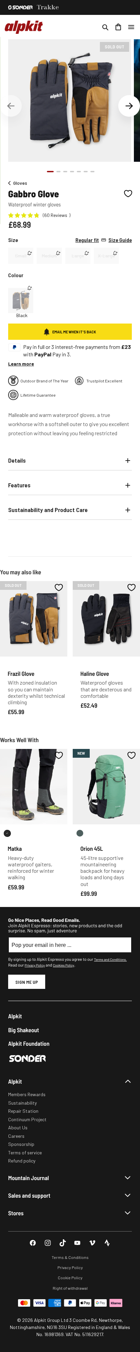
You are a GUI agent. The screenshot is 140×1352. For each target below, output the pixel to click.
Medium (49, 256)
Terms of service (25, 1152)
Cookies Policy (63, 965)
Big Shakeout (23, 1030)
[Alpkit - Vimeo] (92, 1242)
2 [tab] (58, 171)
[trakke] (48, 7)
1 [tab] (50, 171)
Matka (15, 848)
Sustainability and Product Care (48, 509)
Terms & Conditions (70, 1257)
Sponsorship (21, 1144)
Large (78, 256)
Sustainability (22, 1103)
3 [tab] (65, 171)
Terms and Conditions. (110, 959)
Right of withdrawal (70, 1288)
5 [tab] (79, 171)
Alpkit (15, 1016)
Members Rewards (27, 1094)
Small (21, 256)
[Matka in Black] (7, 833)
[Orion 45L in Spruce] (80, 833)
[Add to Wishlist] (128, 194)
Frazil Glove (21, 673)
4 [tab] (72, 171)
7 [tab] (92, 171)
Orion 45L (92, 848)
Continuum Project (27, 1119)
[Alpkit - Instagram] (47, 1242)
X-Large (106, 256)
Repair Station (23, 1111)
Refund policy (21, 1160)
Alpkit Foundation (29, 1043)
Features (19, 485)
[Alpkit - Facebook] (32, 1242)
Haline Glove (95, 673)
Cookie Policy (70, 1277)
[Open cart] (118, 27)
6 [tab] (86, 171)
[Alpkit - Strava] (107, 1242)
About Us (18, 1127)
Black (22, 315)
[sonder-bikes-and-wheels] (20, 7)
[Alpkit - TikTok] (62, 1242)
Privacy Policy (34, 965)
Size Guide (103, 240)
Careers (16, 1136)
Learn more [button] (21, 364)
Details (17, 460)
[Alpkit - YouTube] (77, 1242)
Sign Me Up (26, 982)
